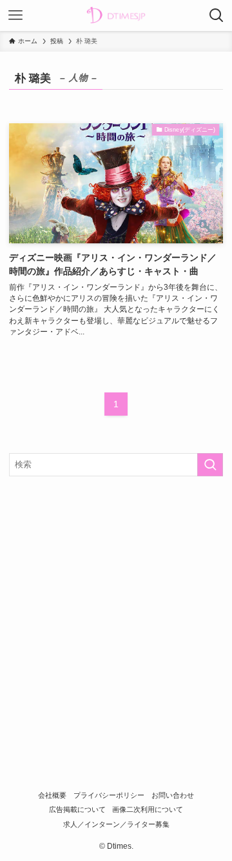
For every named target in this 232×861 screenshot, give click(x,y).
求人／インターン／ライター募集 (116, 824)
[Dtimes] (116, 15)
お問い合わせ (172, 795)
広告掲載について (77, 809)
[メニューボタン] (15, 15)
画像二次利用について (147, 809)
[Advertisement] (116, 609)
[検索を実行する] (210, 464)
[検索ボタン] (216, 15)
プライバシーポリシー (108, 795)
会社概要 (52, 795)
